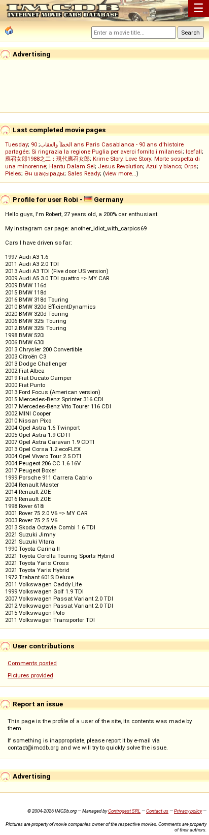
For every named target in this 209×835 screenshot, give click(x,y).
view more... (120, 173)
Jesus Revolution (120, 166)
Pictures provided (30, 675)
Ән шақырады (44, 173)
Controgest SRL (124, 811)
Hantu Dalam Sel (72, 166)
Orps (190, 166)
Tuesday (16, 144)
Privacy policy (188, 811)
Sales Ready (83, 173)
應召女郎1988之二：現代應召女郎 (47, 158)
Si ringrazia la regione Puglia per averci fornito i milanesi (107, 151)
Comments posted (32, 663)
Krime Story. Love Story (122, 158)
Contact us (157, 811)
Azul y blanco (163, 166)
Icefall (194, 151)
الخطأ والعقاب (56, 144)
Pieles (13, 173)
